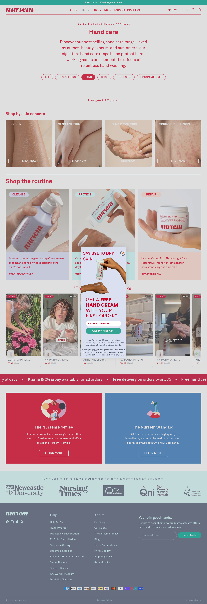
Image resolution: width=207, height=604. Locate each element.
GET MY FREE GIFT (103, 330)
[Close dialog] (122, 253)
